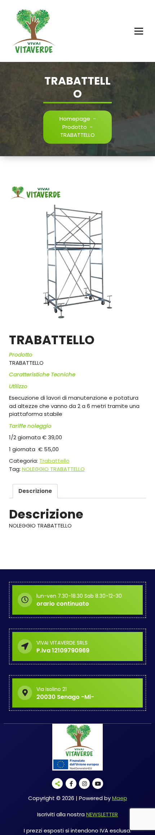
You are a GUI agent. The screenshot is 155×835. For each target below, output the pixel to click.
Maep (119, 798)
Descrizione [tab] (35, 491)
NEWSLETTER (102, 814)
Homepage (74, 118)
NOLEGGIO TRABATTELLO (53, 469)
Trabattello (54, 460)
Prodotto (74, 127)
